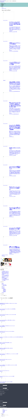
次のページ (3, 255)
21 (3, 256)
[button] (7, 268)
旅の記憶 (4, 410)
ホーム (3, 409)
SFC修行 (4, 411)
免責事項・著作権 (2, 393)
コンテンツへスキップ (2, 0)
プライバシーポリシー (2, 392)
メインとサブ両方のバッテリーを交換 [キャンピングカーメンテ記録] (5, 280)
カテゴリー (1, 385)
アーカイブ (2, 295)
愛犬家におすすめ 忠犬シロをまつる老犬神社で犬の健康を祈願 (5, 273)
